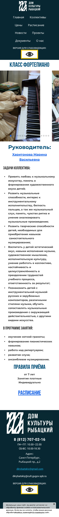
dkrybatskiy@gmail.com (30, 468)
